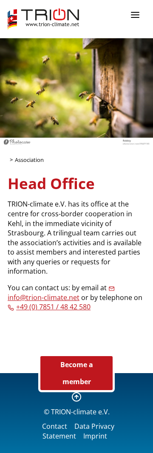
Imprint (95, 436)
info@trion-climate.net (43, 297)
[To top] (76, 397)
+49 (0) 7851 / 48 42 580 (53, 306)
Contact (54, 426)
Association (29, 160)
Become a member (76, 373)
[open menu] (135, 15)
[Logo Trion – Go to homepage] (43, 19)
